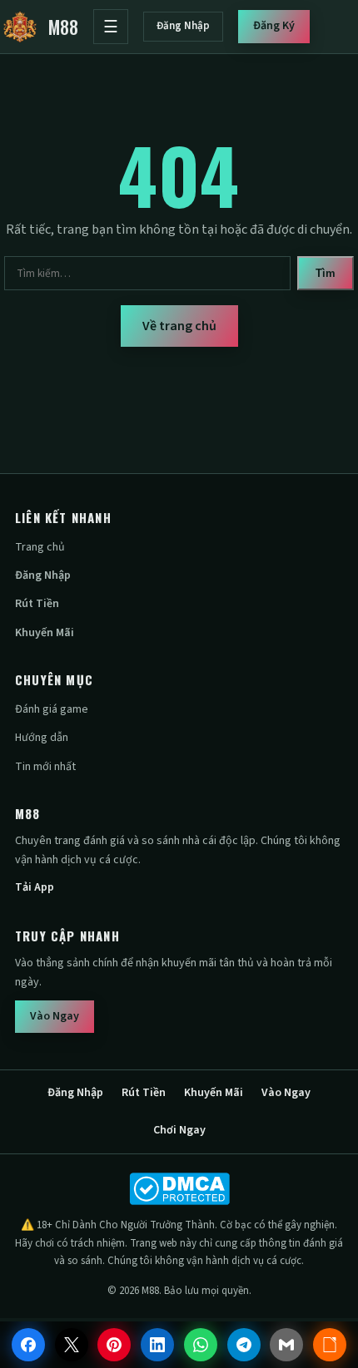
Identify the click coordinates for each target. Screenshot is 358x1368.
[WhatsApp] (200, 1344)
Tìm (326, 273)
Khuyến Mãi (44, 633)
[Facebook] (28, 1344)
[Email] (286, 1344)
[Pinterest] (114, 1344)
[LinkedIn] (157, 1344)
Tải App (34, 887)
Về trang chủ (179, 326)
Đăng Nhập (183, 25)
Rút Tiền (37, 603)
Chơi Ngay (179, 1130)
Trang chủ (40, 547)
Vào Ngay (54, 1016)
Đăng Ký (274, 25)
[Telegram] (244, 1344)
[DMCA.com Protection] (179, 1189)
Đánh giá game (51, 709)
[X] (71, 1344)
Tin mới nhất (45, 766)
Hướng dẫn (41, 737)
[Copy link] (329, 1344)
